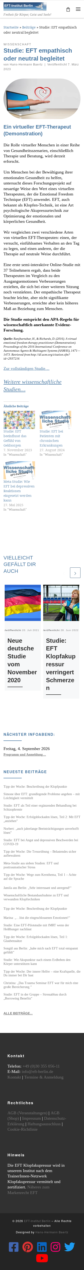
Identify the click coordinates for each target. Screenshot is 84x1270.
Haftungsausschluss (44, 1124)
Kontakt (14, 1077)
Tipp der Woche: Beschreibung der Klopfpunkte (35, 786)
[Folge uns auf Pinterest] (27, 1246)
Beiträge (29, 27)
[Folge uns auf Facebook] (13, 1246)
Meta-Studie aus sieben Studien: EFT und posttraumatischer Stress (31, 865)
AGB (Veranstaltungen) (27, 1113)
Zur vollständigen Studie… (26, 368)
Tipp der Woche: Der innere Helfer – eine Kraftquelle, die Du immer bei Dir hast (42, 973)
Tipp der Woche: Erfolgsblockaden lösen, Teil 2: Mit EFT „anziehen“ (42, 819)
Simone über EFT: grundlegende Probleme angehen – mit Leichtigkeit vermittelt (42, 796)
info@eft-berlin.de (37, 1071)
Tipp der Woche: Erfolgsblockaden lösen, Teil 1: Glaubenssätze (36, 939)
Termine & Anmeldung (43, 1077)
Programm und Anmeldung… (25, 754)
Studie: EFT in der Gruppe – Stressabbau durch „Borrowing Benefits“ (35, 996)
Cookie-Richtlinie (22, 1129)
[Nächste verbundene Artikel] (75, 572)
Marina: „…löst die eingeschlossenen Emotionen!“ (37, 918)
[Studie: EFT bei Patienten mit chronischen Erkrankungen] (55, 420)
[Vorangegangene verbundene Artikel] (64, 572)
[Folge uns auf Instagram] (55, 1246)
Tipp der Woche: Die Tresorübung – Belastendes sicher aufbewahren (40, 853)
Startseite (11, 27)
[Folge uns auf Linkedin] (42, 1246)
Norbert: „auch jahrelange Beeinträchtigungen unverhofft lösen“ (41, 830)
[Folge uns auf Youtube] (42, 1258)
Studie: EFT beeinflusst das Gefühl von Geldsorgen (15, 438)
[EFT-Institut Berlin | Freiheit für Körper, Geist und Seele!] (25, 6)
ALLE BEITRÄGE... (18, 1013)
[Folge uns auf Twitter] (69, 1246)
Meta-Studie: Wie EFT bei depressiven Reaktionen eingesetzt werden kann (19, 490)
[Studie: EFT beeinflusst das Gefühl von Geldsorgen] (19, 420)
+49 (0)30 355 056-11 (41, 1066)
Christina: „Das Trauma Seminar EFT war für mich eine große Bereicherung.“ (41, 985)
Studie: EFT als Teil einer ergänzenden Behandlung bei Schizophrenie (40, 807)
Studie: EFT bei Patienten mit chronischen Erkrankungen (51, 438)
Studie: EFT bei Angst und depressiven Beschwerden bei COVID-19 (41, 842)
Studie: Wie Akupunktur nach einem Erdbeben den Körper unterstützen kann (37, 962)
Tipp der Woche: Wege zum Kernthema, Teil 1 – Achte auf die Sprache (40, 876)
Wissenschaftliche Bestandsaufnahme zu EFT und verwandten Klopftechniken (36, 897)
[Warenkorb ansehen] (68, 9)
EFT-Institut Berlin (37, 1221)
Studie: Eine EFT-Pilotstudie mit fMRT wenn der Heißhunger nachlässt (36, 927)
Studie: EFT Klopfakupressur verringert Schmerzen (61, 664)
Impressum (31, 1118)
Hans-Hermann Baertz (26, 64)
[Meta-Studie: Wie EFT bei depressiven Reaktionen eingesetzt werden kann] (19, 470)
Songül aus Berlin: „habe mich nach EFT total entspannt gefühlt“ (41, 950)
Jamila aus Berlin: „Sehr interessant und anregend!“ (37, 888)
